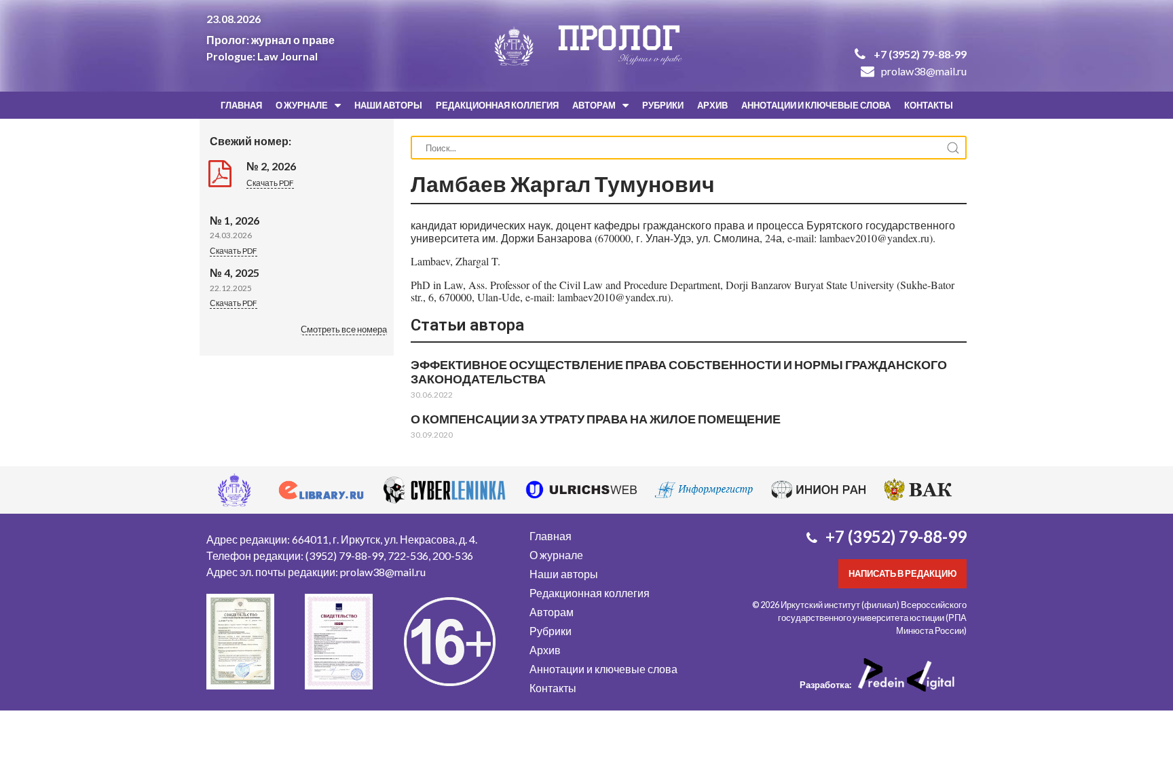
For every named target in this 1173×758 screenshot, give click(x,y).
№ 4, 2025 (234, 272)
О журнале (302, 105)
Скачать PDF (270, 183)
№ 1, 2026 (234, 220)
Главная (241, 105)
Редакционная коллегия (497, 105)
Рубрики (663, 105)
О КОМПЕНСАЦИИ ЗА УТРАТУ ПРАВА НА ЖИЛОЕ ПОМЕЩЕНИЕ (596, 418)
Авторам (594, 105)
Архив (712, 105)
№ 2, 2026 (271, 165)
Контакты (928, 105)
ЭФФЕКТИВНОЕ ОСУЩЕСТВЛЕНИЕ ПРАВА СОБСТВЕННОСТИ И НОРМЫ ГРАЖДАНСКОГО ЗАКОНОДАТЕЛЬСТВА (679, 371)
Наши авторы (388, 105)
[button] (344, 330)
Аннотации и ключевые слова (816, 105)
